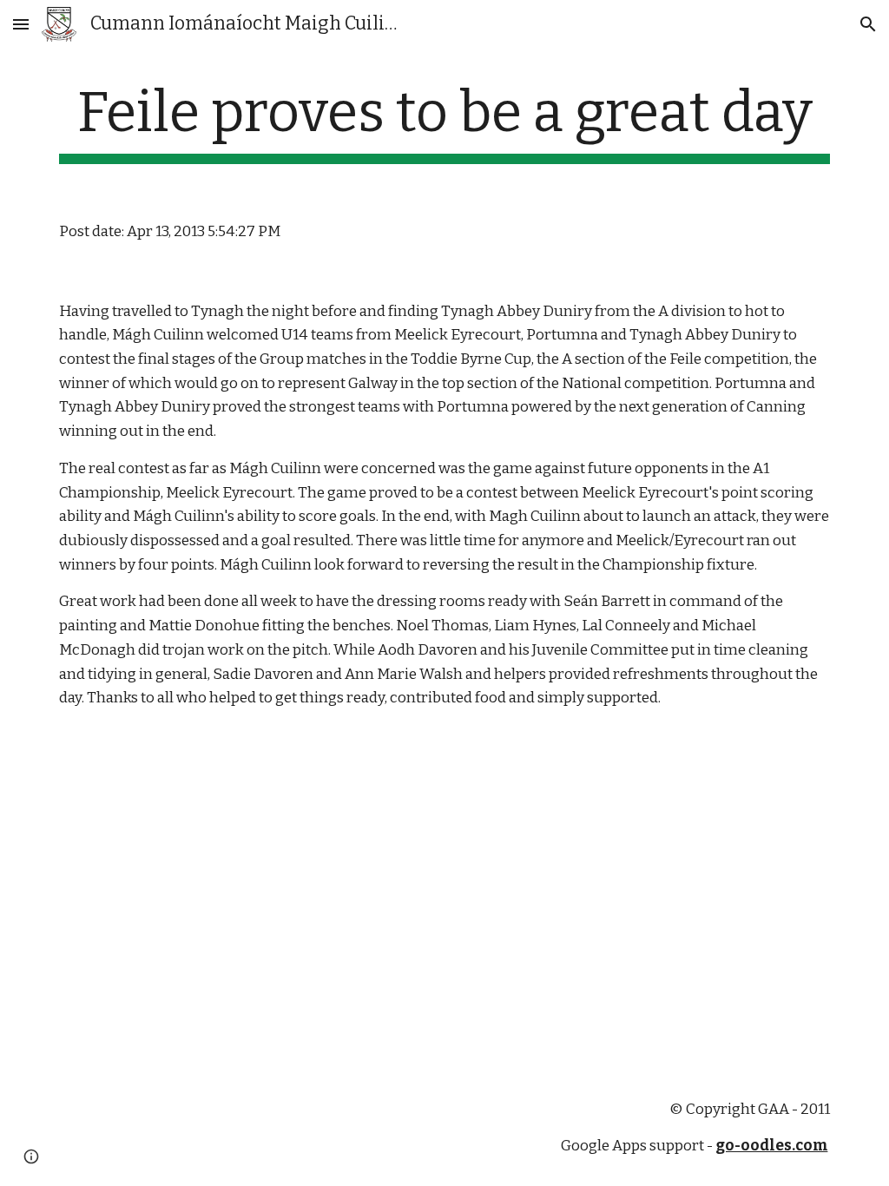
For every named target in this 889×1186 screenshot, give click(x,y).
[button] (21, 24)
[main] (445, 122)
